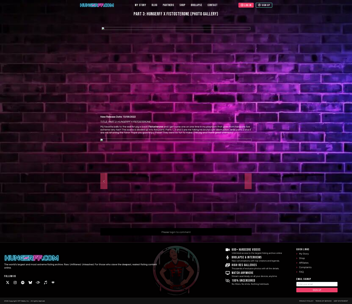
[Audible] (37, 282)
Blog (154, 5)
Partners (168, 5)
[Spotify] (22, 282)
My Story (140, 5)
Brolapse (196, 5)
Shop (182, 5)
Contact (213, 5)
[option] (176, 181)
